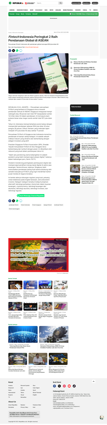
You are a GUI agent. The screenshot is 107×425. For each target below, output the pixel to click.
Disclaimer (11, 407)
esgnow (78, 10)
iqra (46, 10)
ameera (12, 10)
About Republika (12, 405)
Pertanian (28, 14)
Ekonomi (15, 32)
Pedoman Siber (37, 405)
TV (90, 10)
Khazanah (11, 388)
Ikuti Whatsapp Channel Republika (32, 196)
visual (85, 10)
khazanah (38, 10)
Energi (17, 14)
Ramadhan (23, 397)
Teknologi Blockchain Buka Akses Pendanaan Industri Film (84, 75)
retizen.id (95, 3)
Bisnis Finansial (68, 10)
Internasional (11, 392)
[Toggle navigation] (10, 3)
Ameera (10, 385)
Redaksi (23, 405)
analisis (58, 10)
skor (31, 10)
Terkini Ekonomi (75, 115)
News (9, 390)
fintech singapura (36, 205)
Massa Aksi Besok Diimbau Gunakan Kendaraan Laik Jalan (85, 62)
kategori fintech (48, 205)
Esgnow (10, 395)
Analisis (23, 390)
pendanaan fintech (13, 205)
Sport (34, 390)
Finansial (11, 14)
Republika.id (86, 3)
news (51, 10)
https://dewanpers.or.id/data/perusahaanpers (22, 416)
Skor (34, 385)
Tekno (22, 392)
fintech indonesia (25, 205)
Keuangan (20, 32)
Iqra (22, 388)
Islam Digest (36, 388)
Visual (22, 395)
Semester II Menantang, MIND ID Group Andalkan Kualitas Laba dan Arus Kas (84, 69)
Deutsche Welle (76, 3)
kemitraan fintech (58, 205)
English (35, 395)
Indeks (95, 10)
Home (9, 32)
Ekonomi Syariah (22, 10)
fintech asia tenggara (14, 208)
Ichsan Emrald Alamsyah (31, 47)
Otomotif (34, 14)
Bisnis (22, 14)
